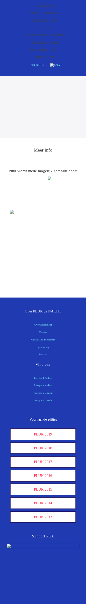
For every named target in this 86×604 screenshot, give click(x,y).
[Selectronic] (21, 250)
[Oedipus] (21, 265)
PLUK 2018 (43, 448)
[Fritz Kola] (21, 203)
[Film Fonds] (21, 219)
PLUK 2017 (43, 462)
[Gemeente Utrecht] (21, 236)
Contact (43, 332)
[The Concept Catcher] (21, 279)
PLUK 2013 (43, 517)
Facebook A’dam (43, 377)
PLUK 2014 (43, 503)
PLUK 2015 (43, 489)
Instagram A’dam (43, 385)
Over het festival (43, 324)
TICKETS (37, 65)
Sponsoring (43, 347)
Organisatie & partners (43, 339)
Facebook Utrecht (43, 392)
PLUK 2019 (43, 434)
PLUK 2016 (43, 476)
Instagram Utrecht (43, 400)
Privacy (43, 354)
